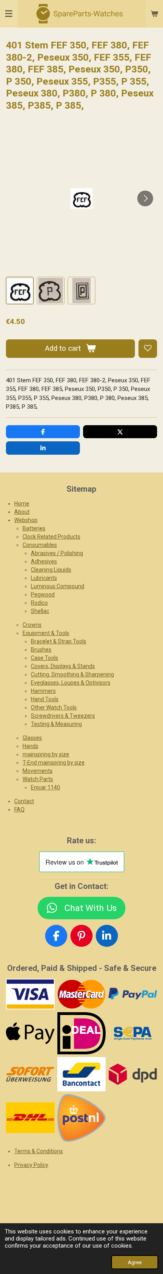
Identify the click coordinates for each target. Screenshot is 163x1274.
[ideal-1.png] (81, 1033)
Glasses (32, 738)
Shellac (40, 611)
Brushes (41, 649)
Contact (24, 801)
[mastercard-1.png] (81, 994)
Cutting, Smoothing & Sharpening (72, 674)
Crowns (32, 625)
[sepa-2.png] (133, 1033)
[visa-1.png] (30, 994)
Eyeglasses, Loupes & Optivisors (70, 683)
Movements (38, 771)
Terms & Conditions (38, 1151)
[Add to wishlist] (147, 348)
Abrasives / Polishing (57, 553)
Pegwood (43, 594)
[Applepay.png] (30, 1033)
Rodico (39, 603)
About (22, 512)
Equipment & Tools (46, 633)
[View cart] (154, 14)
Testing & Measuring (56, 724)
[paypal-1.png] (133, 994)
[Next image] (145, 198)
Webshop (26, 520)
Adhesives (44, 561)
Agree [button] (135, 1262)
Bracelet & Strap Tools (58, 641)
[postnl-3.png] (81, 1118)
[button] (20, 290)
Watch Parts (38, 779)
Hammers (43, 691)
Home (21, 503)
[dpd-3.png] (133, 1074)
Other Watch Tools (54, 707)
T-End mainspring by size (54, 762)
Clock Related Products (51, 536)
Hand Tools (45, 699)
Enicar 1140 (45, 787)
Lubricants (44, 578)
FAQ (19, 809)
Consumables (40, 545)
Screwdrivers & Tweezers (63, 716)
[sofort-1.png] (30, 1074)
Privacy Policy (31, 1165)
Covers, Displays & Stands (63, 666)
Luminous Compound (57, 586)
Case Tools (44, 658)
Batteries (34, 528)
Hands (30, 746)
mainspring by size (46, 754)
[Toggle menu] (8, 14)
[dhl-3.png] (30, 1118)
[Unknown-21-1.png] (81, 1074)
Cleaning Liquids (51, 570)
